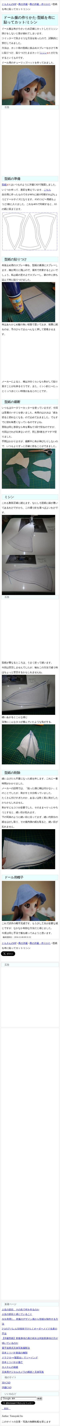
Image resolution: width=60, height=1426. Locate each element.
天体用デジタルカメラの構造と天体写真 (23, 1372)
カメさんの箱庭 (10, 1367)
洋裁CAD (6, 1387)
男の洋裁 (23, 4)
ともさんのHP (9, 4)
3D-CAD (6, 1382)
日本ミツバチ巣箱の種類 (15, 1352)
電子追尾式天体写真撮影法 (16, 1348)
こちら (47, 189)
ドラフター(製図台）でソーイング (20, 1357)
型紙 (4, 184)
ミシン (43, 52)
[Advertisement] (30, 139)
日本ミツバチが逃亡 (12, 1362)
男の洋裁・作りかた (40, 4)
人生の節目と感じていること (17, 1314)
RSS (6, 1408)
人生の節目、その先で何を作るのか (20, 1309)
